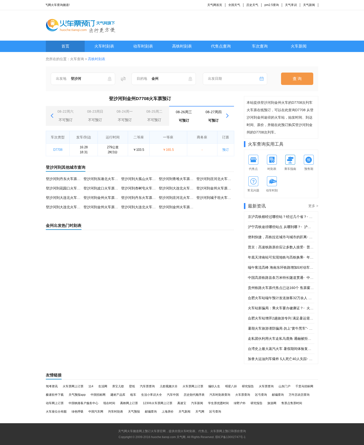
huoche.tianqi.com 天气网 (168, 437)
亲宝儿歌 (118, 386)
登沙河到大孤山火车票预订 (142, 179)
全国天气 (234, 5)
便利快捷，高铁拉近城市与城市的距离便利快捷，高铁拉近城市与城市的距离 (281, 237)
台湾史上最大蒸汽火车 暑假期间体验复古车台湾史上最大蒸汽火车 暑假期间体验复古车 (281, 349)
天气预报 (134, 411)
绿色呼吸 (77, 411)
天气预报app (77, 394)
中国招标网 (98, 394)
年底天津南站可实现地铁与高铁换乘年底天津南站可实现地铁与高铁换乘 (281, 257)
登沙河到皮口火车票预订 (102, 188)
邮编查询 (278, 394)
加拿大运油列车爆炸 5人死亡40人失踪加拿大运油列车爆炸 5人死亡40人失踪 (281, 359)
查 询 (297, 79)
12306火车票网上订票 (157, 403)
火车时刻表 (104, 46)
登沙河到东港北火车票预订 (104, 179)
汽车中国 (173, 394)
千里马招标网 (304, 386)
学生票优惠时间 (218, 403)
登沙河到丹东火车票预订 (65, 179)
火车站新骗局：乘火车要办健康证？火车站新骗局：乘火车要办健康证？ (281, 308)
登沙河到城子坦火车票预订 (217, 198)
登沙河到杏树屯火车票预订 (142, 188)
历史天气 (252, 5)
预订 (225, 150)
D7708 (57, 150)
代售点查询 (221, 46)
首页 (65, 46)
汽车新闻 (197, 403)
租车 (133, 394)
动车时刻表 (143, 46)
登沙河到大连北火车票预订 (179, 188)
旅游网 (271, 403)
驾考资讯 (52, 386)
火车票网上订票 (73, 386)
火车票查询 (266, 386)
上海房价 (168, 411)
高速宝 (181, 403)
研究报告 (248, 386)
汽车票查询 (147, 386)
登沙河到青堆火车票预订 (178, 179)
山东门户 (284, 386)
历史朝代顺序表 (194, 394)
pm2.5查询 (271, 5)
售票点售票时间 (291, 403)
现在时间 (109, 403)
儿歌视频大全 (169, 386)
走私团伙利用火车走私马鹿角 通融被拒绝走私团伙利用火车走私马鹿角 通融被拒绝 (281, 338)
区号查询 (261, 394)
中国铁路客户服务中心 (83, 403)
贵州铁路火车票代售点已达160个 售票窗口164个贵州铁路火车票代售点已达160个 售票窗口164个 (281, 288)
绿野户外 (240, 403)
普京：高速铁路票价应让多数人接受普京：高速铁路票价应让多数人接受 (281, 247)
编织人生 (214, 386)
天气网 (199, 411)
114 (90, 386)
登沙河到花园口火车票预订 (66, 188)
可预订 (184, 116)
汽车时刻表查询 (219, 394)
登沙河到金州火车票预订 (215, 188)
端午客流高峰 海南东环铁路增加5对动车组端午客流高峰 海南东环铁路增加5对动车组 (281, 267)
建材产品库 (117, 394)
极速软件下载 (55, 394)
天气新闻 (309, 5)
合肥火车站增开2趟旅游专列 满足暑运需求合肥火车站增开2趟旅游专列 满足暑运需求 (281, 318)
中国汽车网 (95, 411)
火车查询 (77, 59)
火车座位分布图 (56, 411)
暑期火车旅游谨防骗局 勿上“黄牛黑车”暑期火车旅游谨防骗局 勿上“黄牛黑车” (281, 328)
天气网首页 (214, 5)
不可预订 (65, 115)
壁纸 (132, 386)
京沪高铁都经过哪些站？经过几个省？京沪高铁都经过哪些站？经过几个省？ (281, 217)
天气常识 (291, 5)
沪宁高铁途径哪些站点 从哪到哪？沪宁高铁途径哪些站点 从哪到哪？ (281, 227)
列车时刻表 (115, 411)
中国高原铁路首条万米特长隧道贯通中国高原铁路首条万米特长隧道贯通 (281, 278)
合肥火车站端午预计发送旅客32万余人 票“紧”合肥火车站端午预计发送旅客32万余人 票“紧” (281, 298)
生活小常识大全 (151, 394)
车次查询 (260, 46)
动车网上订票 (55, 403)
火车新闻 (299, 46)
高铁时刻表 (182, 46)
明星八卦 (231, 386)
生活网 (102, 386)
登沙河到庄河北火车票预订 (217, 179)
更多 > (313, 206)
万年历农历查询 (299, 394)
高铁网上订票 (129, 403)
